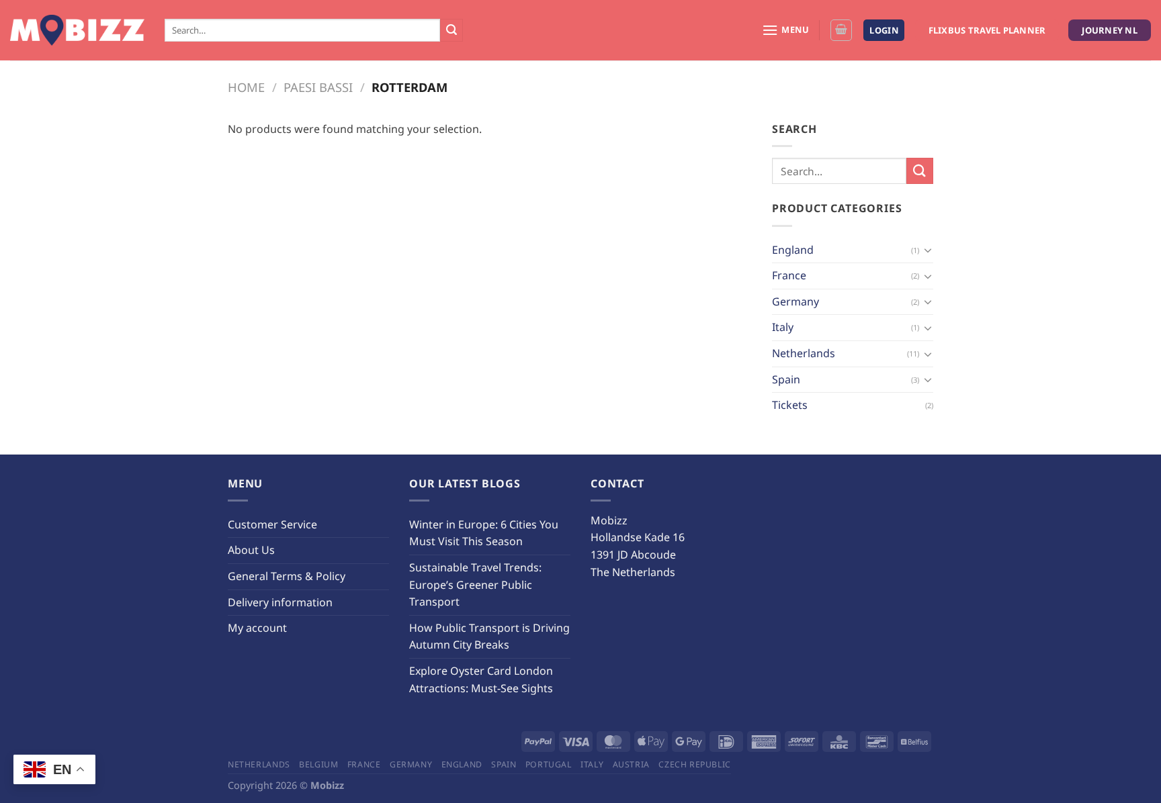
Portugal (548, 764)
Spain (786, 379)
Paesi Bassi (318, 87)
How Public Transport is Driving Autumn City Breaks (489, 636)
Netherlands (803, 353)
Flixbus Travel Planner (987, 30)
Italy (782, 327)
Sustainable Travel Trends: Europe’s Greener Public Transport (475, 584)
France (789, 275)
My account (257, 627)
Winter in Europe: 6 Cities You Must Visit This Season (483, 533)
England (793, 249)
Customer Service (272, 524)
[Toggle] (927, 250)
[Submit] (451, 30)
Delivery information (280, 602)
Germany (795, 301)
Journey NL (1109, 30)
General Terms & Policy (286, 576)
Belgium (318, 764)
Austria (631, 764)
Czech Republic (694, 764)
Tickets (790, 404)
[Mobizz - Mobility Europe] (77, 30)
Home (246, 87)
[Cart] (841, 30)
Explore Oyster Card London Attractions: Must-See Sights (481, 679)
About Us (251, 549)
